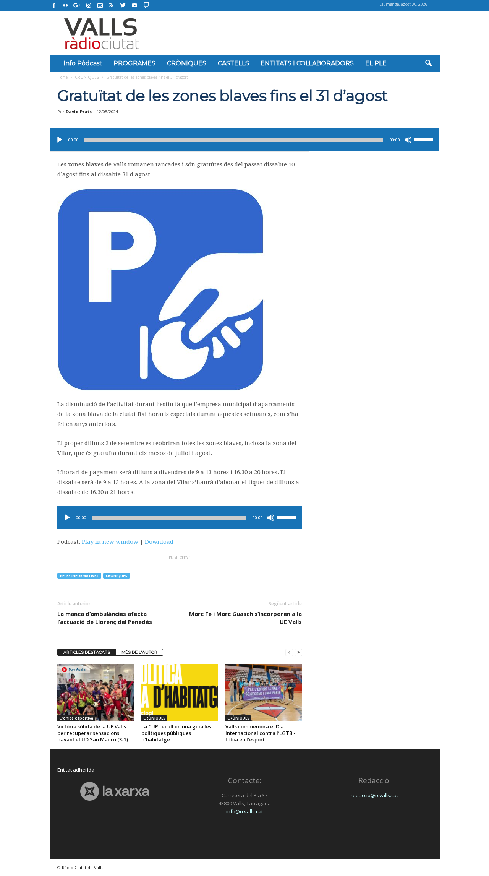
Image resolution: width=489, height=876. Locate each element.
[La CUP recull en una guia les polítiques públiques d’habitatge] (179, 692)
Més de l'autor (139, 652)
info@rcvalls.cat (244, 811)
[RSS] (111, 5)
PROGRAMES (134, 63)
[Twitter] (123, 5)
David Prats (79, 111)
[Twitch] (145, 5)
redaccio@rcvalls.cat (374, 795)
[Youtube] (134, 5)
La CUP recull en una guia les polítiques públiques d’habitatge (176, 733)
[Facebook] (54, 5)
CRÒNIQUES (186, 63)
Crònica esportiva (76, 718)
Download (159, 541)
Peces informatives (79, 575)
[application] (244, 139)
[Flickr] (65, 5)
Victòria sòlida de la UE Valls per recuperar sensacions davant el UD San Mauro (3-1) (92, 733)
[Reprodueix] (59, 140)
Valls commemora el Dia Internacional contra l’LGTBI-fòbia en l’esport (260, 733)
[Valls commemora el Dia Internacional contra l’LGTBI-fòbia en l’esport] (263, 692)
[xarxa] (114, 791)
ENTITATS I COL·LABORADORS (307, 63)
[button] (428, 63)
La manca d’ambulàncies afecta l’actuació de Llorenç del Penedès (104, 618)
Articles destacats (86, 652)
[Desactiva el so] (408, 140)
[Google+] (77, 5)
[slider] (425, 139)
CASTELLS (233, 63)
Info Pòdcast (82, 63)
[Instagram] (88, 5)
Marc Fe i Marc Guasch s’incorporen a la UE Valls (245, 618)
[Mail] (100, 5)
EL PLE (376, 63)
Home (62, 77)
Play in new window (110, 541)
